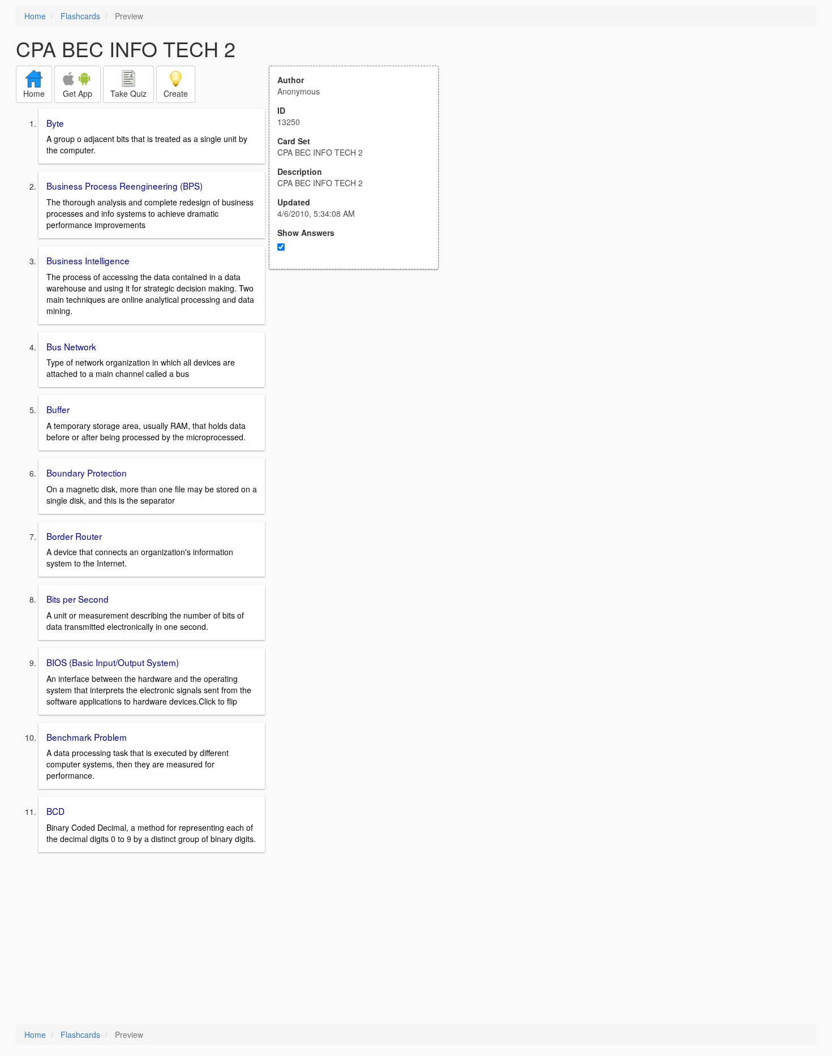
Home (35, 16)
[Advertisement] (360, 380)
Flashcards (80, 16)
